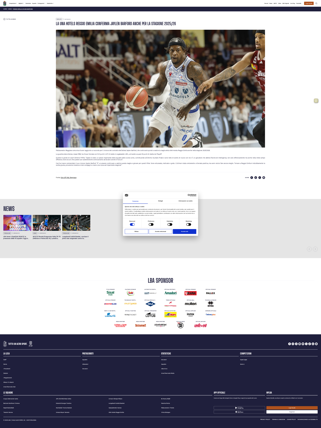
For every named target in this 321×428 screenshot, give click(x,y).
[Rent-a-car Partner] (110, 315)
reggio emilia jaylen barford (23, 9)
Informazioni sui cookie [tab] (185, 201)
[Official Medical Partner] (150, 304)
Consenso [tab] (135, 201)
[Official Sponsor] (190, 293)
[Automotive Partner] (150, 293)
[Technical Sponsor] (211, 304)
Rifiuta (136, 231)
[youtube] (303, 344)
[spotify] (316, 344)
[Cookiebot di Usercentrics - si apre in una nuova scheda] (189, 195)
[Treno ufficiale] (170, 304)
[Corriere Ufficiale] (211, 315)
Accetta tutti (184, 231)
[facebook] (251, 177)
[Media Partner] (120, 325)
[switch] (151, 224)
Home (5, 9)
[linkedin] (263, 177)
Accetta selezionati (160, 231)
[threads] (296, 344)
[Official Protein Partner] (170, 293)
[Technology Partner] (130, 304)
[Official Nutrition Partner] (170, 315)
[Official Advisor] (201, 325)
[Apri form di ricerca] (316, 3)
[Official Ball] (190, 304)
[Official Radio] (180, 325)
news (10, 9)
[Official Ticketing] (130, 315)
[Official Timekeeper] (150, 315)
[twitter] (259, 177)
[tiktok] (309, 344)
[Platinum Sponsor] (130, 293)
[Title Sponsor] (110, 293)
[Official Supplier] (190, 315)
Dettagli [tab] (160, 201)
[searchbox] (160, 2)
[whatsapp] (255, 177)
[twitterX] (306, 344)
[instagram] (293, 344)
